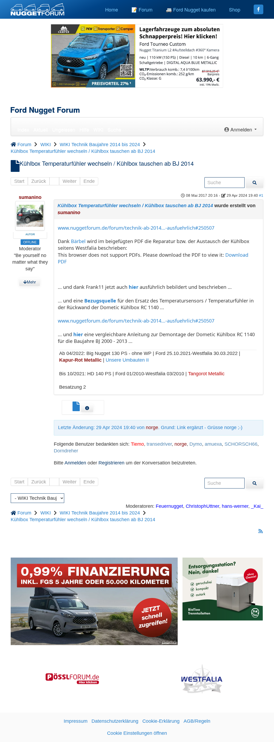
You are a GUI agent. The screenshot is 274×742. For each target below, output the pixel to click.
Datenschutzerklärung (115, 721)
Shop (234, 9)
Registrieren (111, 462)
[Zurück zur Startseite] (37, 9)
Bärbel (78, 241)
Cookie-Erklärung (161, 721)
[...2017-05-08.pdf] (77, 408)
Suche (114, 129)
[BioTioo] (222, 588)
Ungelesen (63, 129)
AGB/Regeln (197, 721)
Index (23, 129)
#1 (261, 195)
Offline (30, 242)
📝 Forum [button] (142, 9)
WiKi (98, 129)
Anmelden (75, 462)
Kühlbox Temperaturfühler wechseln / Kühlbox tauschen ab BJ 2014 (135, 205)
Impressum (75, 721)
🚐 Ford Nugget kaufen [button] (191, 9)
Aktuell (40, 129)
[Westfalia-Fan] (201, 678)
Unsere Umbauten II (127, 360)
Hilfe (84, 129)
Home (111, 9)
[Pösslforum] (72, 678)
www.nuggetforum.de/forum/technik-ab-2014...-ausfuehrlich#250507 (136, 228)
